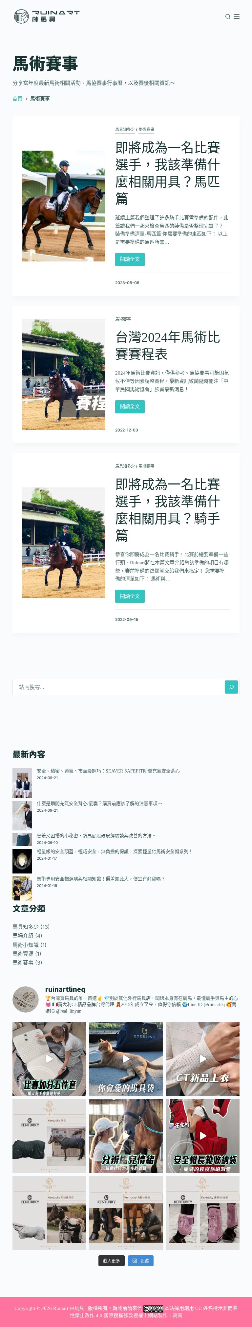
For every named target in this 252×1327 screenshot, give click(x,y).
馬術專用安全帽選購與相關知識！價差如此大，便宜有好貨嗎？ (101, 878)
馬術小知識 (25, 945)
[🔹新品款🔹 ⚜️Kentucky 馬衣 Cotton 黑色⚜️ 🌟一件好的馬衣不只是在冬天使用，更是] (49, 1136)
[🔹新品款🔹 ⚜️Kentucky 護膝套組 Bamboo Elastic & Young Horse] (203, 1213)
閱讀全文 (130, 257)
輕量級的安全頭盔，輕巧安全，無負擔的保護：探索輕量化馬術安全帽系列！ (115, 851)
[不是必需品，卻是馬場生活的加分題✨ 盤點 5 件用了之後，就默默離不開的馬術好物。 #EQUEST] (49, 1059)
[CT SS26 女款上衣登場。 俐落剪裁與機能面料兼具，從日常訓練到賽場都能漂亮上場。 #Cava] (203, 1059)
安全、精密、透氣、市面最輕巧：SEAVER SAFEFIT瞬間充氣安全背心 (108, 771)
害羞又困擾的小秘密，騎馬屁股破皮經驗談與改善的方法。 (96, 835)
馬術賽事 (146, 129)
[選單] (237, 16)
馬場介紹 (22, 936)
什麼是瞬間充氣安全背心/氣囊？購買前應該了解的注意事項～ (99, 803)
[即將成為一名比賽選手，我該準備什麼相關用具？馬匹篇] (63, 206)
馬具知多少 (125, 129)
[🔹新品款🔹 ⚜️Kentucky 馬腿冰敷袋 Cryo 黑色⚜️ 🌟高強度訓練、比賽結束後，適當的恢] (126, 1213)
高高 (177, 1315)
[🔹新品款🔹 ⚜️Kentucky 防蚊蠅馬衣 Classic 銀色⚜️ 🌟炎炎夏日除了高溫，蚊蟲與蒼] (49, 1213)
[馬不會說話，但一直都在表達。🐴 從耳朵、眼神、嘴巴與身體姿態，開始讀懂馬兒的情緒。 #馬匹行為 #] (126, 1136)
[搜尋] (227, 16)
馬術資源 (22, 954)
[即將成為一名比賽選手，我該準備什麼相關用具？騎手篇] (63, 542)
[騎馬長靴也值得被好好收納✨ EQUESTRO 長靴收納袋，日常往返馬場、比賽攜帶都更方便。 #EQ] (203, 1136)
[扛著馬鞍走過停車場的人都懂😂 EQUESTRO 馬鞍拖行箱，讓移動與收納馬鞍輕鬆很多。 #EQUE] (126, 1059)
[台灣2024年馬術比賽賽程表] (63, 374)
